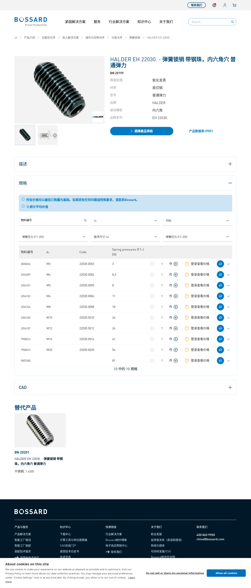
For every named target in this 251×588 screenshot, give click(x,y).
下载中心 (65, 534)
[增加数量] (176, 264)
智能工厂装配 (23, 545)
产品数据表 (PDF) (201, 131)
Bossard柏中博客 (116, 540)
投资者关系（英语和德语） (167, 540)
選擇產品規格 (143, 131)
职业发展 (156, 534)
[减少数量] (152, 264)
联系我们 (196, 5)
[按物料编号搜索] (85, 220)
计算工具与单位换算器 (73, 540)
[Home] (16, 37)
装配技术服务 (23, 551)
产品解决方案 (23, 534)
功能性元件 (48, 37)
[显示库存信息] (187, 264)
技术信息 (65, 557)
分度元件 (116, 37)
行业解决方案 (119, 21)
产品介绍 (29, 37)
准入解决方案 (70, 37)
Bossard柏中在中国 (163, 557)
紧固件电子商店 (29, 557)
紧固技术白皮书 (69, 551)
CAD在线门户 (68, 545)
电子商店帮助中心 (116, 545)
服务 (97, 21)
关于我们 (166, 21)
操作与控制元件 (95, 37)
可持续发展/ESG (161, 551)
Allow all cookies (226, 573)
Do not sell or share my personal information (175, 573)
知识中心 (144, 21)
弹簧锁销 (134, 37)
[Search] (232, 21)
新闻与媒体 (158, 545)
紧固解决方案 (75, 21)
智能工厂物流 (23, 540)
